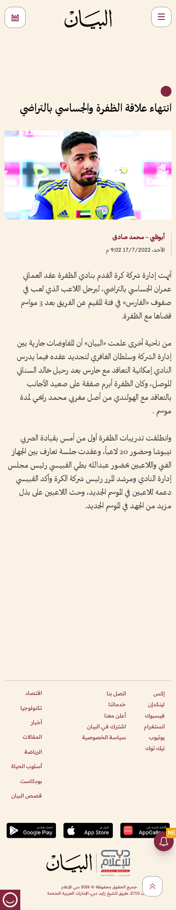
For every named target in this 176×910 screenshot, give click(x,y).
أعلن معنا (115, 715)
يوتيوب (157, 737)
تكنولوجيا (31, 707)
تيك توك (155, 748)
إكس (159, 693)
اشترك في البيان (106, 726)
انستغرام (154, 726)
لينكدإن (156, 704)
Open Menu (161, 17)
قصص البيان (26, 795)
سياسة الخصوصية (104, 737)
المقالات (32, 736)
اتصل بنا (116, 693)
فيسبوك (155, 715)
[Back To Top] (152, 886)
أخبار (36, 722)
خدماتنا (117, 704)
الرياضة (33, 751)
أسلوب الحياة (26, 766)
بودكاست (31, 781)
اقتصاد (33, 693)
